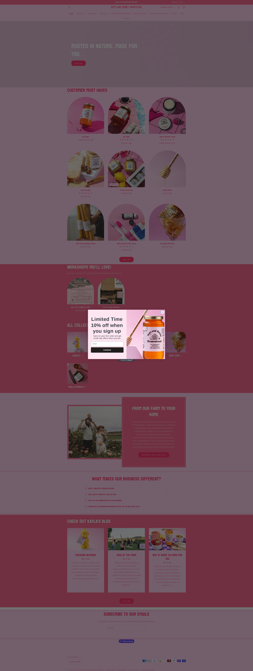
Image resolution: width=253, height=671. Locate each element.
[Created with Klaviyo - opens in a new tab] (126, 360)
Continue (107, 350)
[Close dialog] (162, 312)
